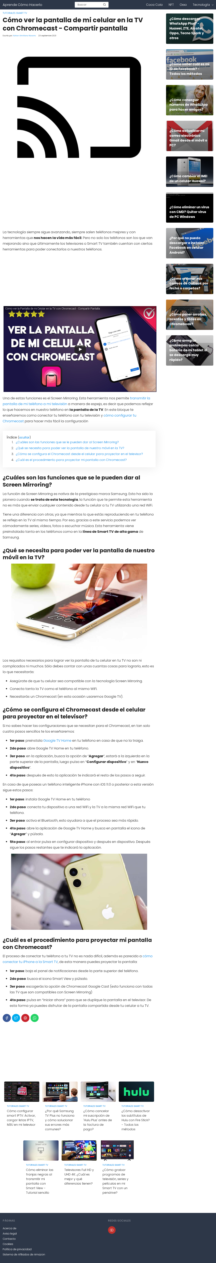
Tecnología (201, 5)
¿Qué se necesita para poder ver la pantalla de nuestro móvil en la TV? (70, 448)
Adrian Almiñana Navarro (24, 35)
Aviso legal (10, 1234)
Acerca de (9, 1228)
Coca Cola (154, 5)
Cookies (8, 1244)
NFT (171, 5)
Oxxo (183, 5)
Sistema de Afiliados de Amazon (24, 1254)
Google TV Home (57, 740)
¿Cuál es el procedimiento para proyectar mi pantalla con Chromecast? (71, 460)
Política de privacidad (17, 1249)
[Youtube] (112, 1230)
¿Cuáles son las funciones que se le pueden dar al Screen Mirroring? (67, 442)
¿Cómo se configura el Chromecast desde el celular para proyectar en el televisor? (79, 454)
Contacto (9, 1239)
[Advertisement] (79, 202)
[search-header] (104, 5)
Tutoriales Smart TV (15, 13)
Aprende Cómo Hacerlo (22, 4)
